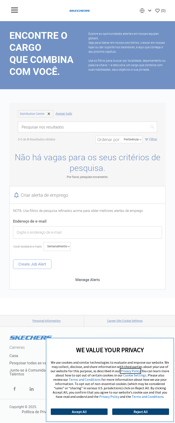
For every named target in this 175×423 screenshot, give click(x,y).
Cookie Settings (134, 375)
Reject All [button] (141, 412)
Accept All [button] (79, 412)
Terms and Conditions (85, 379)
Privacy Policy (130, 371)
